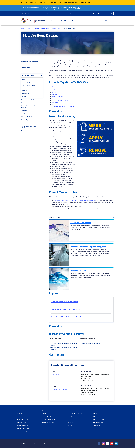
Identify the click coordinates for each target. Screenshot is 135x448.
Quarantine (24, 102)
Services (53, 20)
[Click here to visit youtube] (111, 443)
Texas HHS (95, 416)
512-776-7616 (56, 382)
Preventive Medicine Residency (49, 419)
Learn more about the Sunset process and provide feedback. (75, 2)
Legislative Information (57, 13)
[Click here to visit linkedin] (116, 443)
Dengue (23, 79)
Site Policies (70, 422)
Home (22, 28)
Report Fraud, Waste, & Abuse (24, 431)
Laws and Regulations (26, 120)
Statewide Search (97, 425)
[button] (42, 75)
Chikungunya (55, 87)
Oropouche (55, 94)
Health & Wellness (63, 20)
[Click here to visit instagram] (90, 14)
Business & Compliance (93, 20)
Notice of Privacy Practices (23, 428)
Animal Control (25, 113)
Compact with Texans (22, 422)
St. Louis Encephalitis (58, 96)
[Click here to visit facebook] (84, 14)
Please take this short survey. (74, 7)
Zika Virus (23, 96)
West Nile (54, 98)
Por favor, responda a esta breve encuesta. (89, 9)
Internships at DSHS (47, 416)
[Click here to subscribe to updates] (94, 14)
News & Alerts (46, 13)
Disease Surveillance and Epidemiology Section (38, 28)
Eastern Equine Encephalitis (60, 91)
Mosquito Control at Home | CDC (90, 343)
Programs (30, 13)
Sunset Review (20, 416)
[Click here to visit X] (87, 14)
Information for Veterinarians (28, 117)
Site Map (70, 425)
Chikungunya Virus (25, 82)
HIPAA (69, 419)
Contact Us (68, 13)
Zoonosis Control (56, 28)
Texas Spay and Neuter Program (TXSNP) (28, 126)
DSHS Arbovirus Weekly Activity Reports (64, 302)
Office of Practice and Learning (75, 413)
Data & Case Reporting (108, 20)
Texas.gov (95, 413)
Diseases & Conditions (77, 20)
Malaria (54, 93)
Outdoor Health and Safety (27, 99)
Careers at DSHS (46, 413)
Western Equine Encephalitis (60, 100)
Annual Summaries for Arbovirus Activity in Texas (29, 86)
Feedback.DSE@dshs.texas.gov (60, 389)
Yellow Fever (24, 90)
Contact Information (26, 72)
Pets (22, 123)
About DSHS (20, 413)
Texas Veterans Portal (98, 422)
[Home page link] (33, 20)
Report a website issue (22, 425)
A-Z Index (38, 13)
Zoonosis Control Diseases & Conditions (28, 106)
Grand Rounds (71, 416)
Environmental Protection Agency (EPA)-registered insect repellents (75, 200)
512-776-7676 (56, 374)
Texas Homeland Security (99, 419)
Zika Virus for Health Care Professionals (65, 106)
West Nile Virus (25, 93)
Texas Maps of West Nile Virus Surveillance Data (67, 317)
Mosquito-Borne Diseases (27, 75)
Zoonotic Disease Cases (27, 131)
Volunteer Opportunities (48, 422)
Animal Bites (24, 110)
